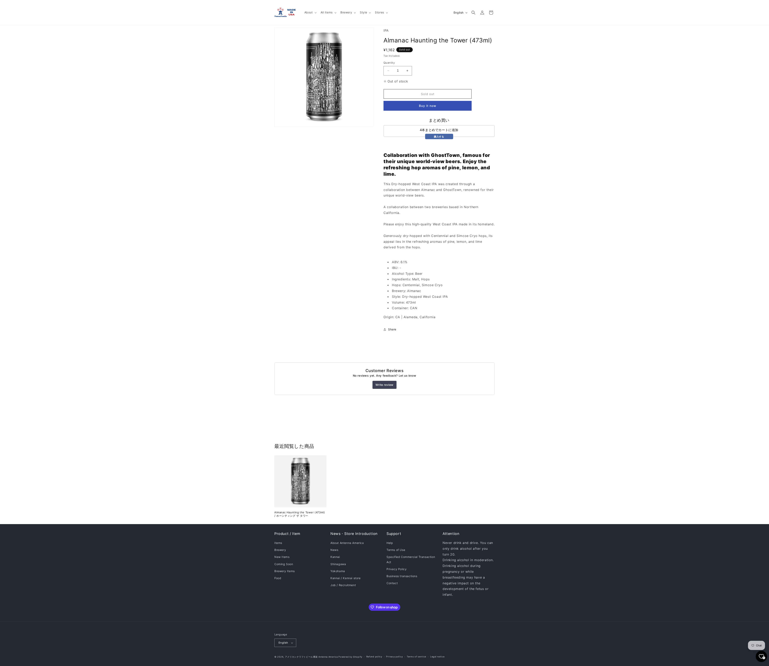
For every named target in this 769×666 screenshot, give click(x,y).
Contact (392, 583)
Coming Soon (283, 564)
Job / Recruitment (343, 585)
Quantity (389, 62)
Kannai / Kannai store (345, 578)
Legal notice (437, 656)
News (334, 550)
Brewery (280, 550)
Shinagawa (338, 564)
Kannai (335, 557)
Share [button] (392, 329)
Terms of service (416, 656)
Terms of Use (396, 550)
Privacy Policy (397, 569)
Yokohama (337, 571)
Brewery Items (284, 571)
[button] (310, 12)
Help (390, 543)
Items (278, 543)
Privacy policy (394, 656)
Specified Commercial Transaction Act (411, 559)
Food (277, 578)
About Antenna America (347, 543)
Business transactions (402, 576)
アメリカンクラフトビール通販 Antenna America (311, 656)
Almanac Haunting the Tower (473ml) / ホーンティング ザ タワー (299, 514)
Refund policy (374, 656)
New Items (281, 557)
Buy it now (427, 106)
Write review (384, 384)
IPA (386, 30)
